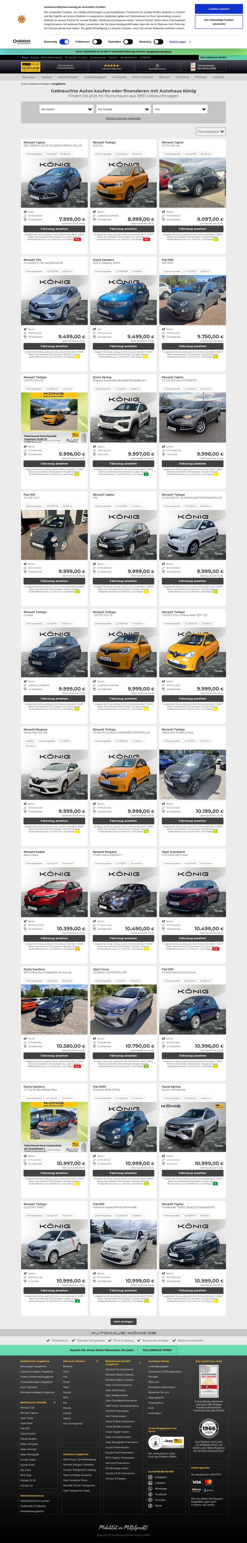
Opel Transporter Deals (76, 1490)
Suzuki (67, 1392)
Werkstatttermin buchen (35, 1500)
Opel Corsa (26, 1418)
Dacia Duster (28, 1433)
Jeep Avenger (28, 1449)
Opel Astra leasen (116, 1390)
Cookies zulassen (219, 8)
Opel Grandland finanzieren (121, 1400)
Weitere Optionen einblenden (123, 118)
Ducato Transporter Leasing (79, 1469)
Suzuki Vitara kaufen (117, 1447)
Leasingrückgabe (158, 1366)
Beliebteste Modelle (33, 1402)
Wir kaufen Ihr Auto (76, 57)
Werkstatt (201, 77)
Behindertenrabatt (52, 57)
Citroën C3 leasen (116, 1478)
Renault (67, 1366)
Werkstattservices (32, 1495)
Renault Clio (27, 1407)
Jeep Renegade (29, 1454)
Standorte (219, 77)
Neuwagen (28, 77)
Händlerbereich (128, 57)
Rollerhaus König (213, 57)
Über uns (153, 1382)
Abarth (67, 1418)
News (25, 57)
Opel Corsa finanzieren (119, 1385)
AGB (151, 1407)
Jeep (66, 1387)
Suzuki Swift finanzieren (120, 1452)
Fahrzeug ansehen (54, 228)
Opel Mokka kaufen (117, 1395)
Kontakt (153, 1376)
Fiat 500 (25, 1428)
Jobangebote (156, 1397)
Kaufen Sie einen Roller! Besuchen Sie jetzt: (102, 1350)
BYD (65, 1397)
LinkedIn (160, 1482)
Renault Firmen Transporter (79, 1485)
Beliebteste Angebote (34, 1361)
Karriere (112, 57)
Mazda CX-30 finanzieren (120, 1473)
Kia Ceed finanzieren (118, 1463)
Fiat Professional (72, 1423)
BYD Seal (25, 1475)
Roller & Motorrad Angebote (36, 1376)
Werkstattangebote (32, 1511)
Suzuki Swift (27, 1464)
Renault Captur (29, 1412)
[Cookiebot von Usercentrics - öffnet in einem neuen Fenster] (21, 41)
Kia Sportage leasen (117, 1468)
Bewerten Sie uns (158, 1392)
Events (35, 57)
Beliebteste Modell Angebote (118, 1363)
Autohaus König (158, 1361)
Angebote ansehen (159, 51)
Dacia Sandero (28, 1438)
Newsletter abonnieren (161, 1387)
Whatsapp (161, 1488)
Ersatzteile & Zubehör (33, 1506)
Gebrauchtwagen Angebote (36, 1371)
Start (24, 83)
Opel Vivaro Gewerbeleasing (79, 1459)
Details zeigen (178, 41)
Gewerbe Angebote (76, 1454)
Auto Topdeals (28, 1387)
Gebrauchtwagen (68, 77)
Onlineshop (182, 77)
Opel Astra (26, 1423)
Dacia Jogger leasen (117, 1431)
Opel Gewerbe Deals (75, 1480)
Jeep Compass (29, 1444)
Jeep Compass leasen (118, 1437)
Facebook (161, 1494)
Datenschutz (155, 1402)
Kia (65, 1402)
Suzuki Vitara (27, 1459)
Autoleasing (120, 77)
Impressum (155, 1413)
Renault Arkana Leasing (119, 1374)
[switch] (97, 41)
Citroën (67, 1413)
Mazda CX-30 (28, 1480)
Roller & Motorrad (143, 77)
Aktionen (164, 77)
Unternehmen (98, 57)
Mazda (67, 1407)
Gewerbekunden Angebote (36, 1382)
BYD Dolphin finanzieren (120, 1457)
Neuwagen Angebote (33, 1366)
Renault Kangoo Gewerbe (78, 1464)
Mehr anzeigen (123, 1321)
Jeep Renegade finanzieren (122, 1442)
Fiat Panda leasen (116, 1416)
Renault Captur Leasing (119, 1379)
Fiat (65, 1376)
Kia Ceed (25, 1470)
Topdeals (47, 77)
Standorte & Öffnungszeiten (164, 1371)
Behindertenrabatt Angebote (37, 1392)
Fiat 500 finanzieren (117, 1411)
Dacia (66, 1382)
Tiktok (158, 1505)
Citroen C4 (26, 1485)
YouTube (160, 1500)
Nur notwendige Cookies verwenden (219, 21)
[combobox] (66, 109)
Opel (66, 1371)
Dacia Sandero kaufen (118, 1426)
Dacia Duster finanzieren (120, 1421)
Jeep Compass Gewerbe (77, 1475)
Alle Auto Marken (74, 1361)
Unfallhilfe (145, 57)
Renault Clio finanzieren (119, 1369)
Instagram (161, 1477)
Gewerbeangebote (95, 77)
